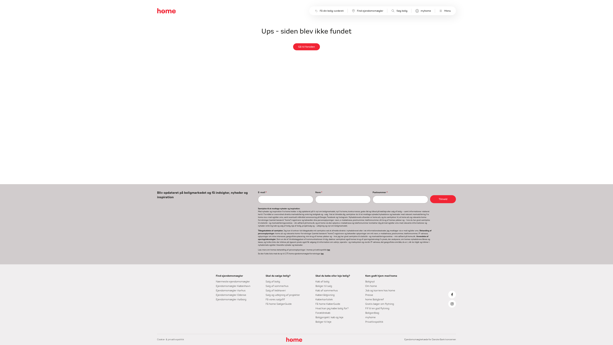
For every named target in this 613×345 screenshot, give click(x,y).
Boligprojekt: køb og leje (329, 317)
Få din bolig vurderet (332, 11)
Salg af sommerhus (277, 286)
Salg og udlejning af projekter (283, 295)
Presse (369, 295)
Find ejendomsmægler (370, 11)
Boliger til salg (323, 286)
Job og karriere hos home (380, 290)
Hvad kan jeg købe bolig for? (331, 308)
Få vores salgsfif (275, 299)
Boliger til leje (323, 322)
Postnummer (380, 192)
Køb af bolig (322, 281)
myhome (426, 11)
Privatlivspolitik (374, 322)
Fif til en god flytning (377, 308)
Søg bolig (402, 11)
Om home (371, 286)
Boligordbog (372, 313)
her (328, 250)
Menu (447, 11)
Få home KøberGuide (327, 304)
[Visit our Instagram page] (452, 304)
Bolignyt (370, 281)
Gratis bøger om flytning (379, 304)
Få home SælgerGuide (279, 304)
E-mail (262, 192)
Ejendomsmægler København (233, 286)
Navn (318, 192)
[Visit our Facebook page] (452, 294)
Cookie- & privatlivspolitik (170, 339)
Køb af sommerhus (326, 290)
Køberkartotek (324, 299)
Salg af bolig (273, 281)
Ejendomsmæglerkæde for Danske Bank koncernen (430, 339)
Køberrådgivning (325, 295)
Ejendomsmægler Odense (231, 295)
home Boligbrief (374, 299)
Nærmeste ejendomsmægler (233, 281)
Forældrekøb (322, 313)
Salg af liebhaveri (276, 290)
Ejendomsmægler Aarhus (231, 290)
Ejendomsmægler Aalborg (231, 299)
